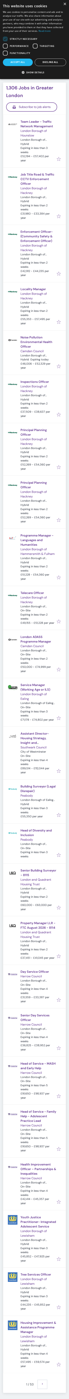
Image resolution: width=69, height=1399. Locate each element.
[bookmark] (58, 159)
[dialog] (34, 39)
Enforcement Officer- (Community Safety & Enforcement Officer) (37, 236)
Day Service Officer (35, 972)
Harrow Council (31, 976)
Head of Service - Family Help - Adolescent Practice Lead (38, 1116)
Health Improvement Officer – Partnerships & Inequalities (38, 1169)
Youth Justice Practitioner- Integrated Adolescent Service (38, 1221)
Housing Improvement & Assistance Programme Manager (38, 1327)
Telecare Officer (32, 593)
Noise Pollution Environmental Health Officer (36, 342)
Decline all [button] (50, 62)
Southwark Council (34, 747)
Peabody (27, 796)
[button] (34, 72)
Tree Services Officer (36, 1274)
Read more (45, 31)
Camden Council (32, 351)
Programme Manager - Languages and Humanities (37, 540)
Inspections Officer (35, 382)
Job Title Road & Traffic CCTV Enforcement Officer (37, 179)
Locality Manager (33, 289)
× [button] (64, 4)
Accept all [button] (18, 62)
